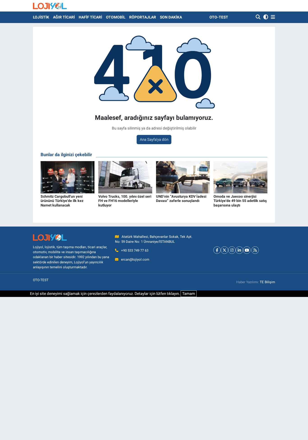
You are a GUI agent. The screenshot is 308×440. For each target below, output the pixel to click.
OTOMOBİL (115, 17)
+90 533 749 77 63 (134, 250)
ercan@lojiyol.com (135, 259)
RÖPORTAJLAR (142, 17)
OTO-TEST (218, 17)
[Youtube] (247, 250)
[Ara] (258, 17)
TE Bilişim (267, 282)
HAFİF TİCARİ (90, 17)
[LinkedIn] (239, 250)
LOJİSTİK (41, 17)
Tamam (188, 293)
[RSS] (255, 250)
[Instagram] (232, 250)
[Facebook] (217, 250)
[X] (224, 250)
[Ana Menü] (272, 17)
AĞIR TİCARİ (64, 17)
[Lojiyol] (50, 6)
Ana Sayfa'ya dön (154, 139)
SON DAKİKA (171, 17)
